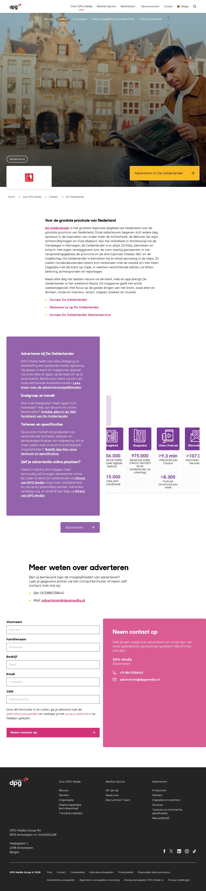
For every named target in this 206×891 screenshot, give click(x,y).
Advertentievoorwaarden (61, 880)
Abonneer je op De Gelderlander (74, 307)
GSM (9, 691)
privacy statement (78, 714)
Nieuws (48, 19)
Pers (49, 872)
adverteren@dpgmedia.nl (63, 600)
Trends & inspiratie (150, 19)
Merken (63, 19)
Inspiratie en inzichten (166, 800)
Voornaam (14, 622)
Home (11, 196)
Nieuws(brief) (160, 818)
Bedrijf (11, 657)
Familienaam (16, 639)
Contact (168, 6)
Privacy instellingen (179, 880)
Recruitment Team (118, 800)
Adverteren (127, 6)
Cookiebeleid (77, 872)
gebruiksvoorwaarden (22, 714)
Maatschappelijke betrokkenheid (113, 19)
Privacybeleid (125, 872)
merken (53, 196)
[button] (165, 173)
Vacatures (112, 795)
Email (10, 674)
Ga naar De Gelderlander (68, 300)
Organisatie (79, 19)
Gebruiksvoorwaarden (101, 872)
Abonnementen (150, 6)
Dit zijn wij (112, 790)
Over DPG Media (81, 6)
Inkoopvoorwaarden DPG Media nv (144, 880)
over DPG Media (32, 196)
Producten (159, 790)
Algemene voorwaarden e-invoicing (100, 880)
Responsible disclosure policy (154, 872)
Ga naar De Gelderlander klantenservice (80, 315)
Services (157, 804)
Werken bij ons (106, 6)
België (185, 6)
